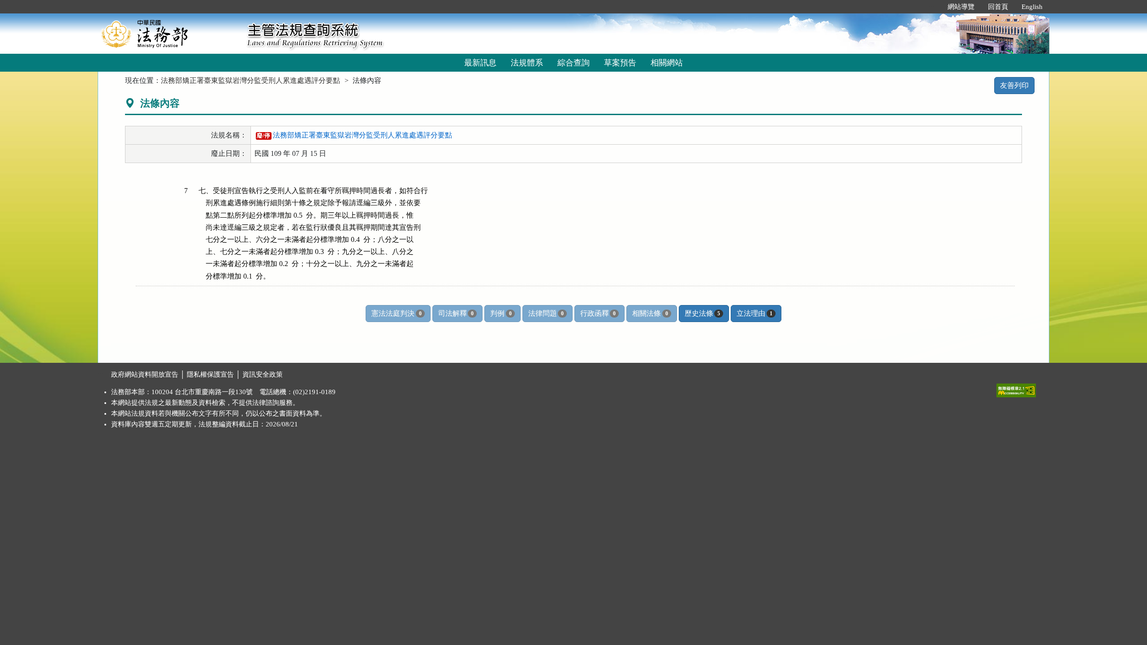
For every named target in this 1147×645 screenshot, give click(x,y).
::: (931, 6)
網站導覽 (961, 6)
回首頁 (998, 6)
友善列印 (1014, 85)
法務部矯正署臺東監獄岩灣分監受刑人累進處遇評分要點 (250, 80)
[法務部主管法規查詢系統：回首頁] (169, 33)
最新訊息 (480, 62)
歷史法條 (702, 313)
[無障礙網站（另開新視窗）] (1016, 388)
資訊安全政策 (262, 374)
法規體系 (527, 62)
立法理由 (754, 313)
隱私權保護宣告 (210, 374)
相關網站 (667, 62)
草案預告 (620, 62)
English (1032, 6)
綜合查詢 (573, 62)
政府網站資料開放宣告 (144, 374)
